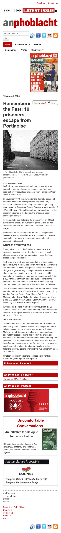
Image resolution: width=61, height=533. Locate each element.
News (7, 44)
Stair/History (37, 49)
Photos (23, 49)
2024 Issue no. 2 (22, 44)
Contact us (53, 3)
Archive (37, 44)
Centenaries (10, 49)
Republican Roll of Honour (15, 507)
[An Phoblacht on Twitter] (43, 35)
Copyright (7, 509)
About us (41, 3)
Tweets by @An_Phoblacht (16, 378)
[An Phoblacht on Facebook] (38, 35)
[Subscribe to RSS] (55, 35)
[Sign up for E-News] (32, 36)
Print (52, 102)
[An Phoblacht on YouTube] (49, 35)
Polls (5, 518)
